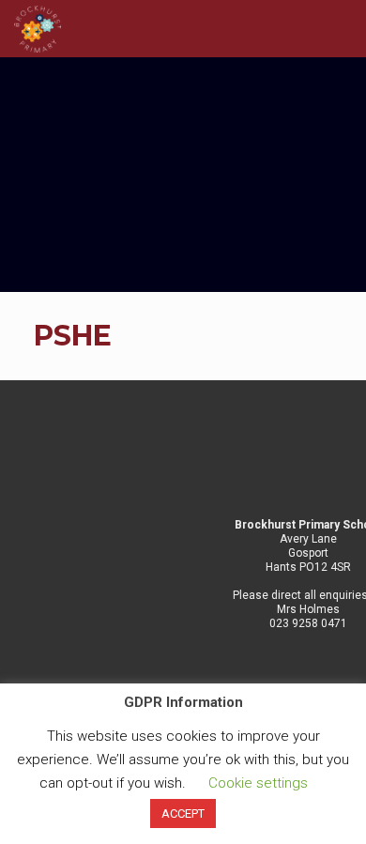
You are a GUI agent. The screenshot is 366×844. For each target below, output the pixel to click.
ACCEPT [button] (183, 813)
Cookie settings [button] (258, 783)
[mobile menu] (341, 28)
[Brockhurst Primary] (37, 28)
